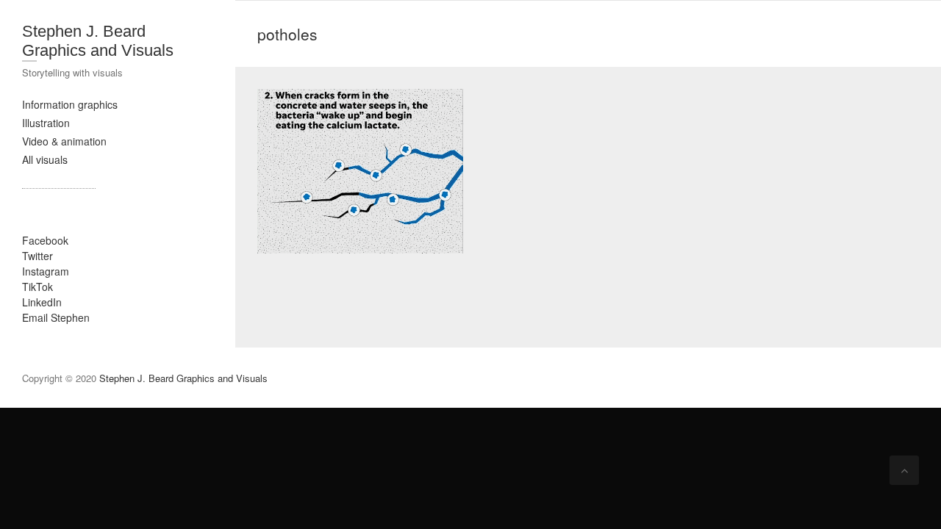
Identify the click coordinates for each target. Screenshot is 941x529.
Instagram (45, 271)
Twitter (37, 255)
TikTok (37, 286)
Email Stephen (56, 317)
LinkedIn (42, 302)
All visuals (45, 159)
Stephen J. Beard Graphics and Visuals (97, 41)
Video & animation (64, 141)
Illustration (46, 122)
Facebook (45, 240)
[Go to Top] (904, 470)
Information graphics (70, 104)
